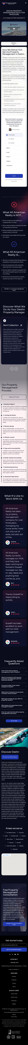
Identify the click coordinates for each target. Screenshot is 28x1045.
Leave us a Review (13, 969)
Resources (14, 1000)
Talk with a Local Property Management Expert (14, 289)
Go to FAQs (14, 720)
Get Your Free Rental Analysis (10, 757)
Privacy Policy (14, 1016)
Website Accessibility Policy (19, 1026)
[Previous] (12, 368)
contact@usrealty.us (7, 1026)
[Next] (16, 368)
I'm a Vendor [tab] (11, 143)
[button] (26, 3)
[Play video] (14, 29)
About (14, 986)
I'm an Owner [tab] (11, 135)
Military (14, 1004)
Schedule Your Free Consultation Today (14, 924)
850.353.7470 (14, 962)
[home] (9, 3)
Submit (14, 176)
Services (14, 976)
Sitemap (14, 1014)
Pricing (14, 983)
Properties (14, 980)
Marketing (13, 43)
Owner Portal (14, 994)
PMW (23, 1012)
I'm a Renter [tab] (11, 139)
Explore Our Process (14, 397)
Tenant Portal (14, 997)
